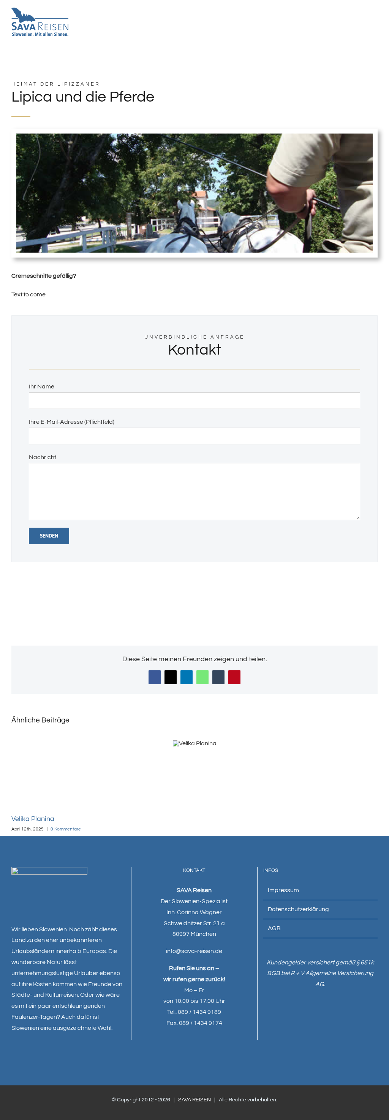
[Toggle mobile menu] (375, 24)
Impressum (283, 890)
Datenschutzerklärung (298, 909)
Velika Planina (32, 818)
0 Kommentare (66, 829)
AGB (274, 928)
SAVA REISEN (194, 1099)
